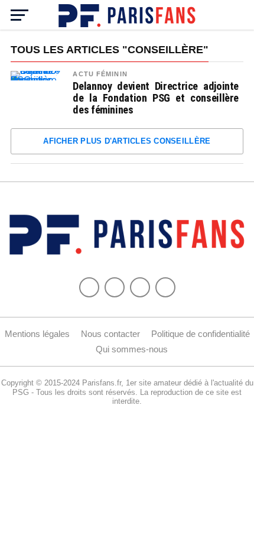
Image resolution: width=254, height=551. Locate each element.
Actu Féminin (100, 73)
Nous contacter (110, 334)
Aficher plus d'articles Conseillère (126, 141)
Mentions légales (37, 334)
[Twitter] (115, 287)
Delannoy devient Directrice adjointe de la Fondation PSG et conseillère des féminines (156, 98)
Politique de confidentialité (200, 334)
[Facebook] (89, 287)
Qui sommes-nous (132, 349)
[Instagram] (165, 287)
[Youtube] (140, 287)
